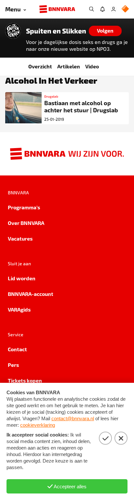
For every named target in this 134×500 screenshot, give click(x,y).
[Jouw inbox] (102, 9)
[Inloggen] (113, 9)
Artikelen (68, 66)
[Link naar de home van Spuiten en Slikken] (13, 31)
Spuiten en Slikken (56, 31)
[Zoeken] (91, 9)
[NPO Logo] (125, 9)
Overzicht (40, 66)
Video (92, 66)
